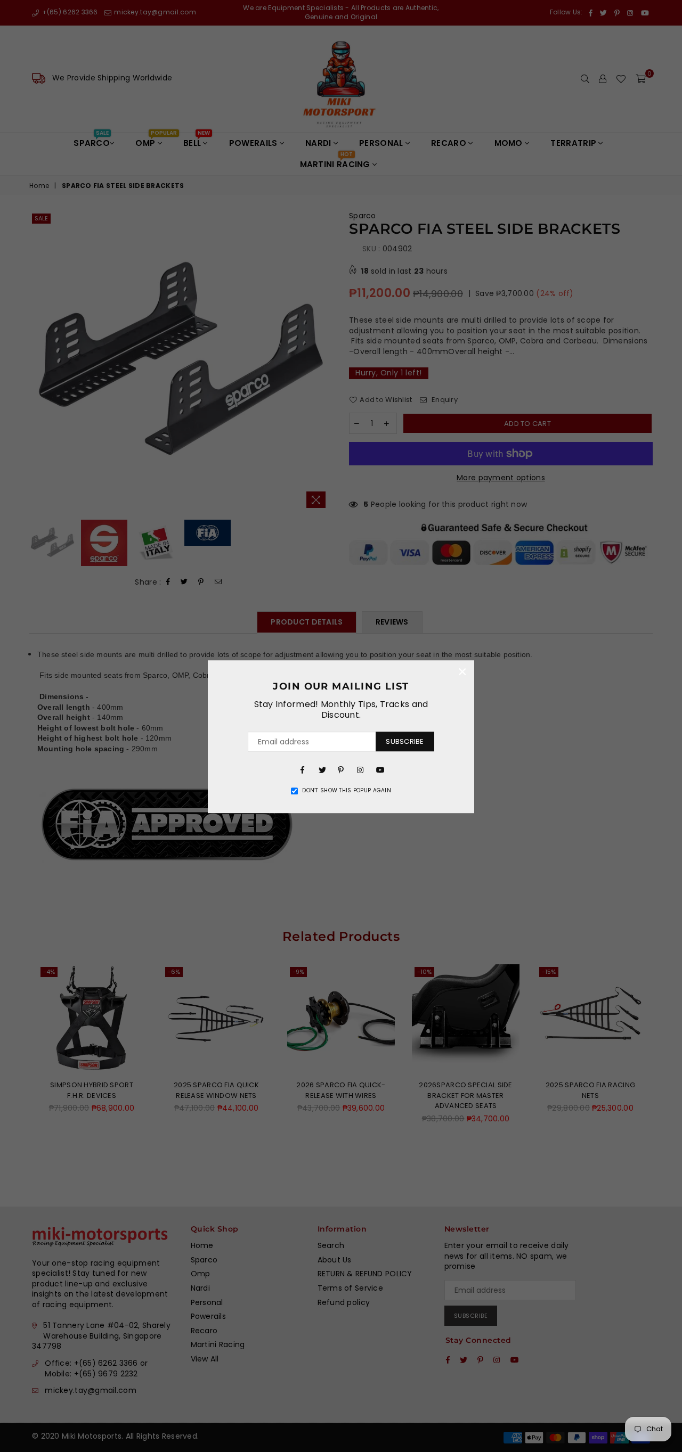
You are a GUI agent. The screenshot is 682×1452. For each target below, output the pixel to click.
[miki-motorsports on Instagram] (360, 769)
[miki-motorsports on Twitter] (322, 769)
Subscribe (405, 741)
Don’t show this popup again (346, 790)
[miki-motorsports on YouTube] (379, 769)
